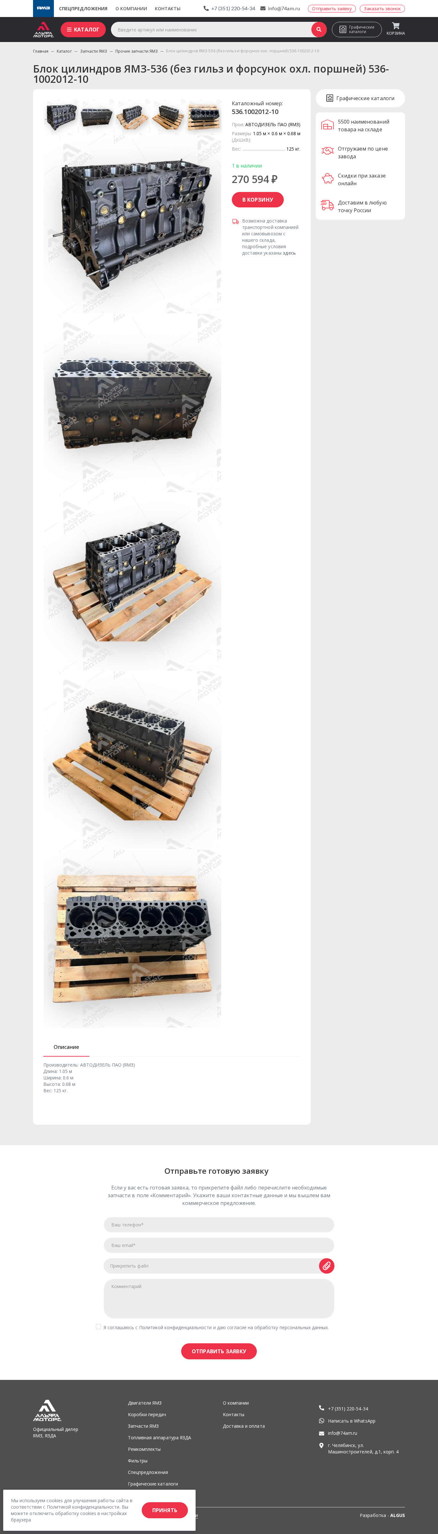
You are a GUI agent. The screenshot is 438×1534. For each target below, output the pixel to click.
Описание (66, 1046)
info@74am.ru (284, 8)
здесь (289, 253)
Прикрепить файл (129, 1266)
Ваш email (123, 1245)
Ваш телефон (127, 1225)
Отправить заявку (219, 1351)
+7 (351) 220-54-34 (233, 8)
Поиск (319, 29)
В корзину (257, 199)
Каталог (86, 29)
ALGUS (397, 1515)
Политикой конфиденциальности (175, 1327)
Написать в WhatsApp (351, 1421)
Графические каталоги (362, 29)
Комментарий (126, 1286)
